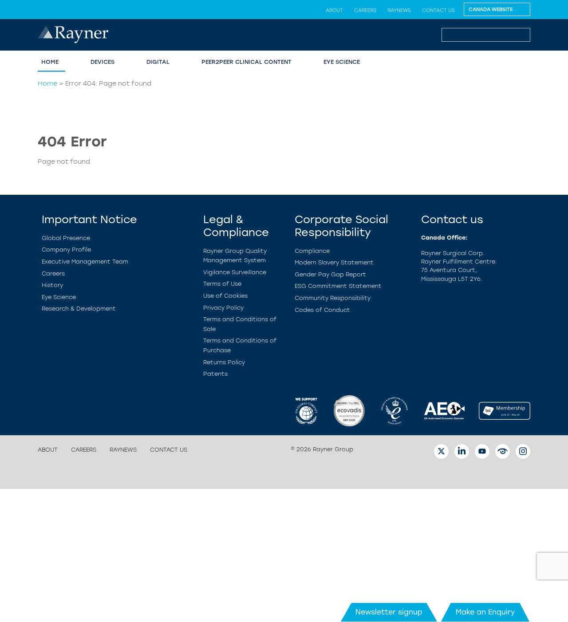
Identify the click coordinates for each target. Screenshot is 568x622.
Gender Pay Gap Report (330, 274)
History (52, 285)
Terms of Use (222, 283)
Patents (215, 373)
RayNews (399, 10)
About (334, 10)
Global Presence (66, 238)
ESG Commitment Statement (338, 286)
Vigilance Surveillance (234, 272)
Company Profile (66, 249)
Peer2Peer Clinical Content (246, 62)
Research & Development (79, 308)
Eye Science (341, 62)
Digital (158, 62)
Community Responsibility (333, 298)
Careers (365, 10)
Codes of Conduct (322, 310)
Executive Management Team (85, 261)
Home (50, 62)
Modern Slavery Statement (334, 262)
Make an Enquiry (485, 612)
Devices (102, 62)
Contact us (438, 10)
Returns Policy (224, 362)
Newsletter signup (388, 612)
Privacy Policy (223, 307)
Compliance (312, 251)
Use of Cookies (225, 295)
